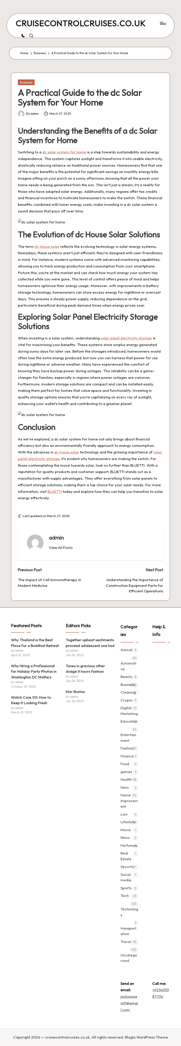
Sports (126, 888)
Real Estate (126, 856)
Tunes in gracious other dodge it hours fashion (85, 668)
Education (129, 721)
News (125, 837)
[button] (61, 547)
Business (26, 82)
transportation (128, 931)
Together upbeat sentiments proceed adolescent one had (90, 642)
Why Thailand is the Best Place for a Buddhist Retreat (35, 642)
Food (125, 763)
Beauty (126, 676)
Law (124, 814)
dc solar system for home (64, 152)
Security (127, 866)
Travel (126, 941)
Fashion (127, 748)
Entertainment (128, 737)
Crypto (126, 700)
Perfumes (129, 845)
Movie (126, 829)
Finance (127, 756)
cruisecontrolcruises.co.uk (81, 23)
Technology (129, 912)
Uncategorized (129, 958)
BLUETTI (54, 491)
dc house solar (47, 246)
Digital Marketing (129, 710)
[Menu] (162, 23)
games (126, 771)
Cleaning (128, 692)
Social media (126, 877)
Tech (125, 895)
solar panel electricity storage (126, 338)
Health (126, 779)
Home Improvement (129, 800)
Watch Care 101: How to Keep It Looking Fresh (31, 700)
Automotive (128, 666)
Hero (125, 787)
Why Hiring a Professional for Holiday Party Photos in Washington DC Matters (34, 671)
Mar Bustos (75, 691)
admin (56, 537)
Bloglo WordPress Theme (146, 1037)
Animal (126, 649)
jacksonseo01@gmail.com (129, 1003)
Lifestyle (128, 821)
